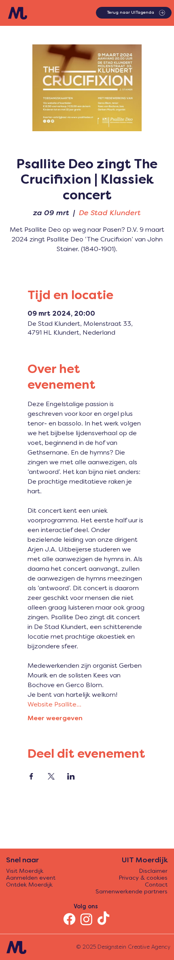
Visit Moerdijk (24, 871)
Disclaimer (153, 871)
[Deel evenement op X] (51, 776)
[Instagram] (86, 919)
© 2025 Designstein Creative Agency (123, 947)
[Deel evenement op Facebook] (31, 776)
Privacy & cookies (143, 878)
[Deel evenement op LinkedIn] (71, 776)
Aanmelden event (30, 878)
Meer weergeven (55, 718)
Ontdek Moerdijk (29, 885)
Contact (156, 885)
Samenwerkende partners (131, 892)
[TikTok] (103, 919)
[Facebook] (69, 919)
